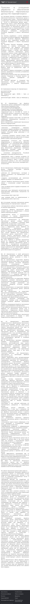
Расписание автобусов (6, 594)
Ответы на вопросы (19, 594)
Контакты (3, 596)
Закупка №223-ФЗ (5, 598)
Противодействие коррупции (7, 600)
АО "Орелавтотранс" (11, 2)
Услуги (16, 598)
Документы (17, 596)
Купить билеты (4, 591)
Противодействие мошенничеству (19, 601)
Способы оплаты (18, 591)
